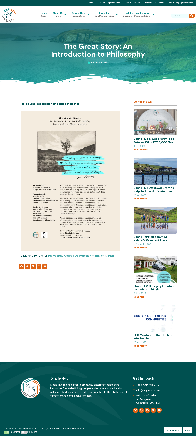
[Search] (192, 16)
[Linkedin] (153, 410)
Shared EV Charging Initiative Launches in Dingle (154, 287)
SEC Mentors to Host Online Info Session (153, 336)
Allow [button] (187, 430)
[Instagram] (141, 410)
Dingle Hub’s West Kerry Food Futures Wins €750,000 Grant (155, 140)
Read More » (141, 149)
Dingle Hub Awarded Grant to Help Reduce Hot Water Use (154, 189)
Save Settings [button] (172, 430)
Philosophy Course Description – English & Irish (81, 255)
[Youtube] (159, 410)
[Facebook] (147, 410)
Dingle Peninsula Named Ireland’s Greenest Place (150, 238)
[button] (21, 266)
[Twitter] (135, 410)
